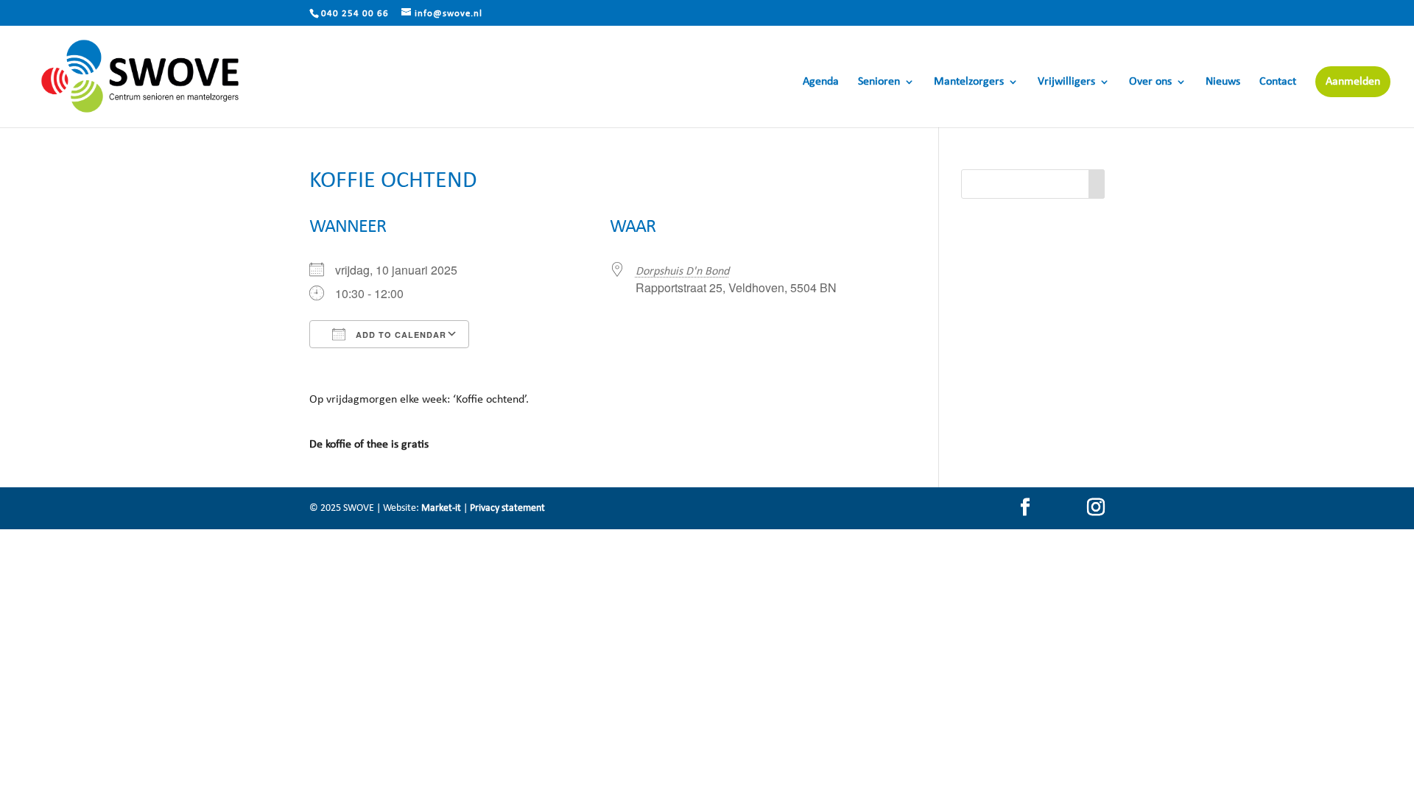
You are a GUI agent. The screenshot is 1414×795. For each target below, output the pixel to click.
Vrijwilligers (1066, 82)
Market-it (441, 508)
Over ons (1150, 82)
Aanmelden (1353, 82)
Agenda (821, 82)
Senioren (879, 82)
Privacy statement (507, 508)
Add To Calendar (399, 334)
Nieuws (1223, 82)
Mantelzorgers (969, 82)
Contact (1277, 82)
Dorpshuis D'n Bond (682, 272)
